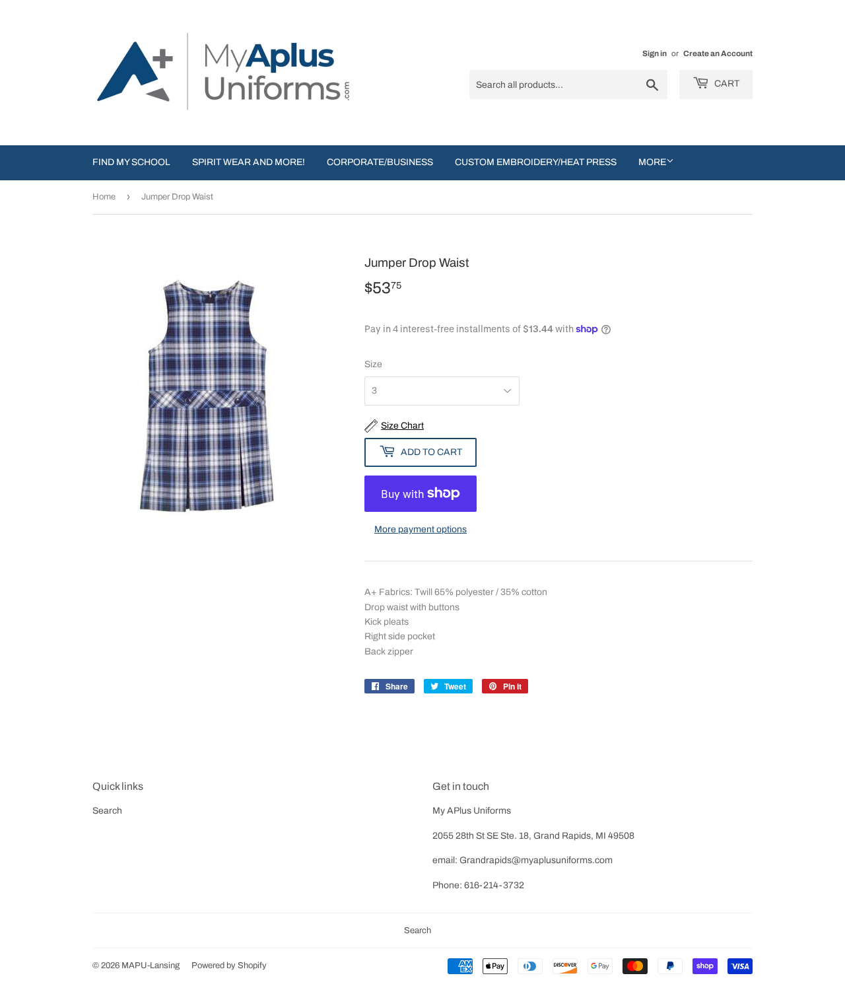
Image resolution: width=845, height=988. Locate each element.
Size (373, 364)
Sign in (654, 53)
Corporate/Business (380, 162)
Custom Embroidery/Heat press (536, 162)
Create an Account (718, 53)
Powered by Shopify (229, 965)
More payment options (420, 529)
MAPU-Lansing (150, 965)
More (652, 162)
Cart (725, 83)
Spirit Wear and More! (248, 162)
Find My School (131, 162)
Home (104, 196)
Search (107, 811)
